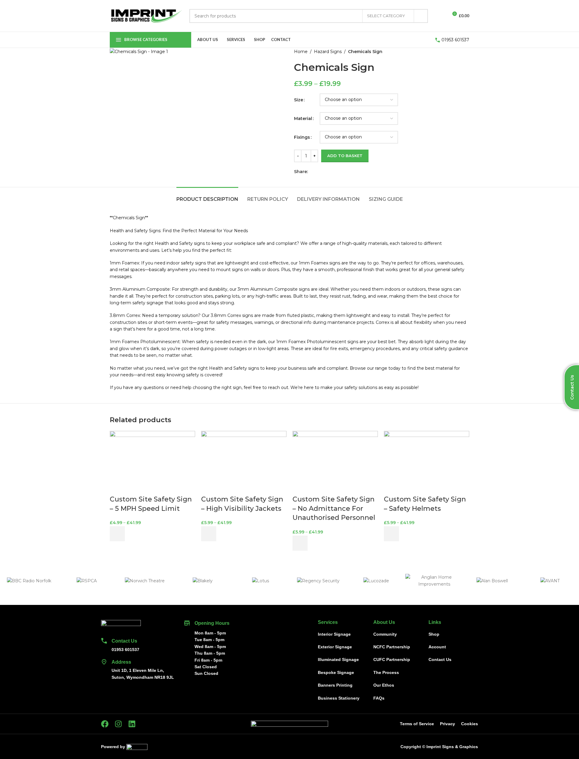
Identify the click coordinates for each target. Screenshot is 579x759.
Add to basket (344, 155)
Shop (434, 634)
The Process (386, 672)
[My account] (440, 16)
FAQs (378, 698)
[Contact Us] (104, 641)
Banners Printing (335, 685)
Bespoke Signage (336, 672)
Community (385, 634)
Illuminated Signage (338, 659)
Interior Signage (334, 634)
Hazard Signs (328, 51)
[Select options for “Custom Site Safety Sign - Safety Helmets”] (391, 533)
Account (437, 646)
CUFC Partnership (391, 659)
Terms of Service (417, 723)
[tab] (207, 196)
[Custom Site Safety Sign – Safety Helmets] (426, 462)
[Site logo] (146, 15)
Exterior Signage (335, 646)
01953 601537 (455, 40)
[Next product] (465, 51)
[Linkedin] (132, 724)
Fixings (302, 137)
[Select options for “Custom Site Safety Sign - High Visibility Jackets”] (208, 533)
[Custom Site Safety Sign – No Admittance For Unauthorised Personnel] (335, 462)
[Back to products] (458, 51)
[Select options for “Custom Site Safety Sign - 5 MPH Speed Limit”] (117, 533)
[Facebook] (105, 724)
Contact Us (124, 641)
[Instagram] (118, 724)
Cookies (469, 723)
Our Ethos (383, 685)
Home (301, 51)
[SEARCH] (421, 16)
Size (298, 100)
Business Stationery (338, 698)
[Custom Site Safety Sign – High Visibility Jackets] (243, 462)
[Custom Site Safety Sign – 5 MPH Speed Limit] (152, 462)
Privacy (447, 723)
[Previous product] (451, 51)
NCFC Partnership (391, 646)
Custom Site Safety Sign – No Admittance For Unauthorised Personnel (334, 508)
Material (303, 118)
